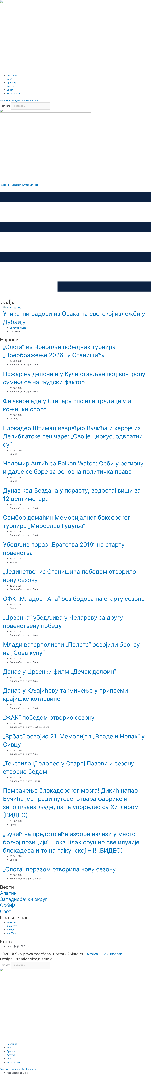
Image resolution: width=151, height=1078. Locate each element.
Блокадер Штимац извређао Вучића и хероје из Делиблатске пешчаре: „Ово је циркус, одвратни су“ (73, 436)
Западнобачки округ (23, 899)
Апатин (8, 893)
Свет (5, 911)
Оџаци (23, 327)
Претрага (5, 105)
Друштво (14, 327)
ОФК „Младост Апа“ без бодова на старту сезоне (74, 598)
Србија (8, 905)
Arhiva (92, 954)
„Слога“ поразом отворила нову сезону (59, 869)
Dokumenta (111, 954)
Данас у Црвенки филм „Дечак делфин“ (59, 671)
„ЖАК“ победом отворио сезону (49, 717)
